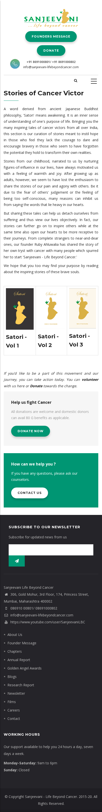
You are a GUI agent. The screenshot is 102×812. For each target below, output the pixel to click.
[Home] (51, 15)
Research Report (20, 685)
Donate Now (31, 431)
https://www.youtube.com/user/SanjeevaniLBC (47, 622)
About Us (14, 634)
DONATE (51, 50)
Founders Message (51, 36)
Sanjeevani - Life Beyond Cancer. (51, 796)
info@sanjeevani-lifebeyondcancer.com (51, 67)
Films (11, 701)
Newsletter (16, 693)
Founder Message (21, 643)
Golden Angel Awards (24, 668)
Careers (13, 710)
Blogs (12, 676)
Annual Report (18, 659)
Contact (13, 718)
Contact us (30, 493)
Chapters (14, 651)
